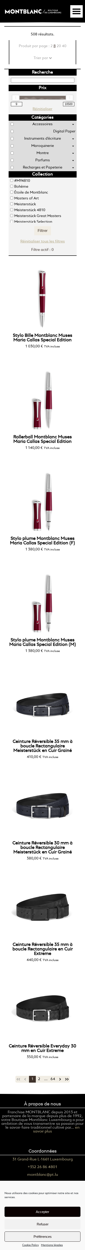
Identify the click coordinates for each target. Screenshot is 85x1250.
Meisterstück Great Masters (37, 216)
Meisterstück (25, 204)
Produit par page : (42, 46)
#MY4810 (22, 181)
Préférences (43, 1236)
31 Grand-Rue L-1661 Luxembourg (42, 1159)
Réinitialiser (42, 109)
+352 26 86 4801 (42, 1167)
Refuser (43, 1224)
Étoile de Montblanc (31, 192)
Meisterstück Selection (33, 222)
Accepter (42, 1212)
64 (53, 1079)
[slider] (15, 98)
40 (64, 46)
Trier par (43, 58)
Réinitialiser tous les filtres (42, 241)
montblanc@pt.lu (42, 1175)
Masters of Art (26, 198)
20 (59, 46)
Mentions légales (52, 1245)
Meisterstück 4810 (29, 210)
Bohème (21, 187)
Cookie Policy (30, 1245)
